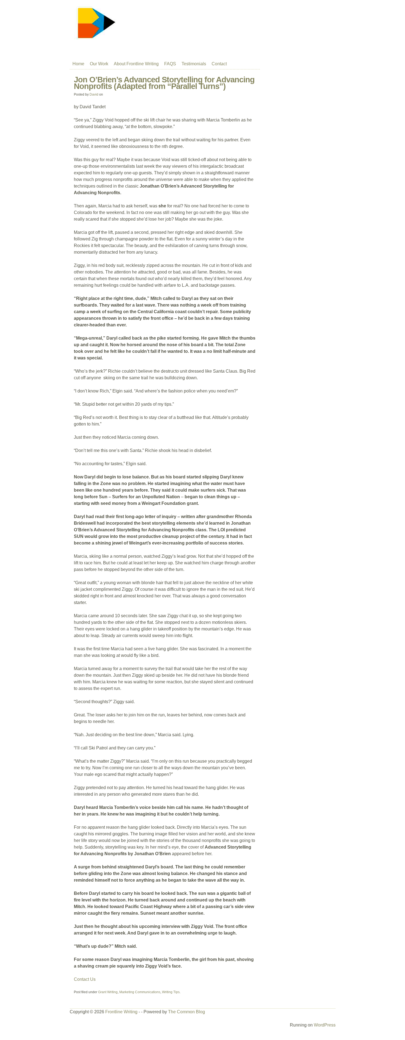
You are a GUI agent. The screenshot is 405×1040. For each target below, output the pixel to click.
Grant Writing (108, 992)
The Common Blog (186, 1011)
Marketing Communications (139, 992)
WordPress (325, 1025)
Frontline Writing (121, 1011)
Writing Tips (171, 992)
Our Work (99, 63)
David (94, 94)
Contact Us (85, 979)
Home (78, 63)
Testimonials (194, 63)
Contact (219, 63)
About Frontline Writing (136, 63)
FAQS (170, 63)
